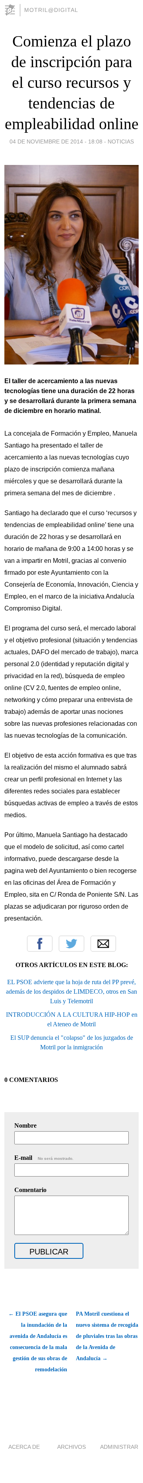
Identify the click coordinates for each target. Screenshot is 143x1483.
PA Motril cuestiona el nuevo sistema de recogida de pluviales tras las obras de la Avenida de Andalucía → (107, 1336)
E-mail (43, 1157)
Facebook (39, 944)
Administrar (119, 1447)
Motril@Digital (51, 10)
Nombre (25, 1125)
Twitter (71, 944)
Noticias (121, 141)
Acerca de (24, 1447)
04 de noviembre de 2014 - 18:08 (56, 141)
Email (103, 944)
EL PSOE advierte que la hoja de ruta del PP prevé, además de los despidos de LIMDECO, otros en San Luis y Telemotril (71, 991)
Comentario (30, 1189)
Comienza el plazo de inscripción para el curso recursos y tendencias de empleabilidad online (72, 82)
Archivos (71, 1447)
